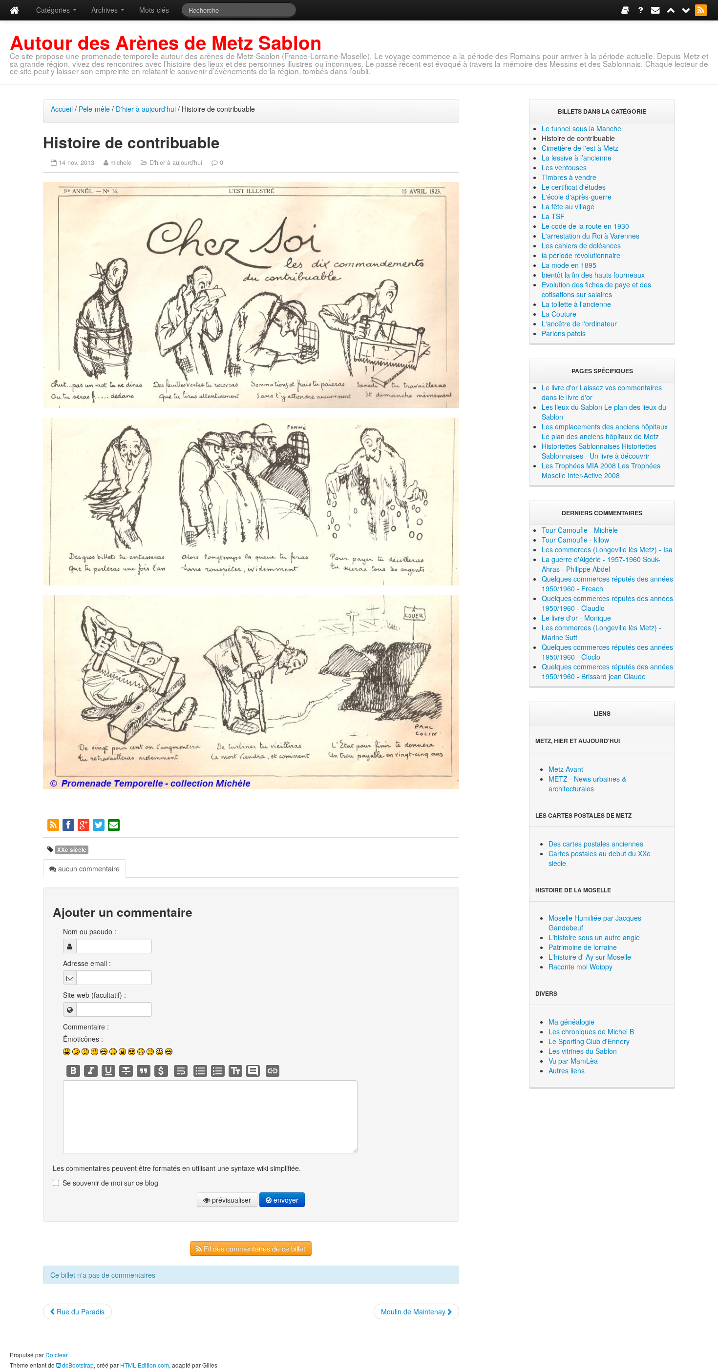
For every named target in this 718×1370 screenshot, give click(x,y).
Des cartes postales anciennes (596, 843)
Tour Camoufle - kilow (575, 539)
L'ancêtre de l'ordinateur (579, 323)
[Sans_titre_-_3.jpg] (251, 691)
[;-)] (76, 1051)
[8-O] (159, 1051)
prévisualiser (230, 1200)
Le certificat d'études (574, 187)
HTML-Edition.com (144, 1365)
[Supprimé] (126, 1071)
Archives (105, 10)
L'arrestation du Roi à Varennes (590, 236)
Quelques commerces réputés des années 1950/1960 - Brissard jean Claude (607, 671)
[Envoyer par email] (114, 824)
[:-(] (113, 1051)
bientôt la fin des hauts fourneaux (593, 275)
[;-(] (150, 1051)
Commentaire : (86, 1026)
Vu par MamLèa (573, 1061)
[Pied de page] (686, 9)
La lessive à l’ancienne (577, 157)
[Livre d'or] (626, 9)
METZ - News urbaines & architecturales (587, 783)
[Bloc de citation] (253, 1071)
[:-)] (66, 1051)
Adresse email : (87, 963)
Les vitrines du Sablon (583, 1051)
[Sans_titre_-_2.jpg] (251, 501)
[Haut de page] (671, 9)
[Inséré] (108, 1071)
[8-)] (131, 1051)
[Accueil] (14, 10)
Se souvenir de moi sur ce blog (110, 1183)
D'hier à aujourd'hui (146, 109)
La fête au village (568, 206)
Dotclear (56, 1354)
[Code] (161, 1071)
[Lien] (272, 1071)
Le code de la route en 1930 (585, 226)
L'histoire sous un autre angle (594, 937)
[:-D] (103, 1051)
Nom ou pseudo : (89, 931)
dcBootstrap (77, 1365)
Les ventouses (564, 167)
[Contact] (656, 9)
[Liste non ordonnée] (200, 1071)
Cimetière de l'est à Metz (580, 148)
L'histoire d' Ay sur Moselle (590, 957)
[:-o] (141, 1051)
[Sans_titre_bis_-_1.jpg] (251, 295)
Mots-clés (154, 10)
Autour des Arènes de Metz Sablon (166, 42)
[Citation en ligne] (143, 1071)
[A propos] (641, 9)
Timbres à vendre (569, 177)
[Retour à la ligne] (181, 1071)
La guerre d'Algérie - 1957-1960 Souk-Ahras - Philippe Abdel (601, 564)
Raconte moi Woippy (580, 966)
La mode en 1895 (569, 265)
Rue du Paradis (80, 1311)
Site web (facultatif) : (94, 995)
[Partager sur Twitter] (99, 824)
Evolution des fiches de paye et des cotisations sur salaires (596, 289)
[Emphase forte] (73, 1071)
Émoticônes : (83, 1039)
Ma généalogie (571, 1022)
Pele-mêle (94, 109)
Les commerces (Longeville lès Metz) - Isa (607, 549)
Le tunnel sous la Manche (581, 128)
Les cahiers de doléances (581, 245)
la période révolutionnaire (581, 255)
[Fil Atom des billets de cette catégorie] (54, 824)
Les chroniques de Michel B (591, 1031)
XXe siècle (71, 850)
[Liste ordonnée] (218, 1071)
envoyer (285, 1200)
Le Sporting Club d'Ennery (589, 1041)
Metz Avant (566, 769)
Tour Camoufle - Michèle (580, 530)
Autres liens (567, 1070)
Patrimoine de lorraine (583, 947)
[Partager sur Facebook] (69, 824)
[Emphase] (91, 1071)
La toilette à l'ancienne (576, 304)
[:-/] (85, 1051)
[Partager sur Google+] (84, 824)
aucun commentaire (88, 868)
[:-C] (122, 1051)
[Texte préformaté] (235, 1071)
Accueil (62, 109)
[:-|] (94, 1051)
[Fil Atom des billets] (701, 9)
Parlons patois (564, 333)
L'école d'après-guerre (577, 196)
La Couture (559, 314)
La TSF (553, 216)
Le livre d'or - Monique (576, 618)
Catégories (54, 10)
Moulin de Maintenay (414, 1311)
